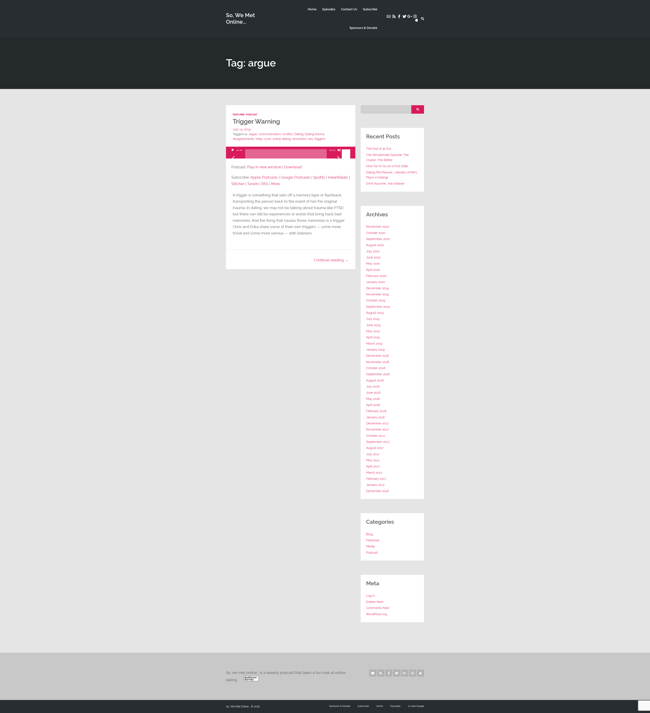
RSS (265, 184)
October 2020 (375, 233)
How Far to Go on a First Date (387, 166)
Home (312, 9)
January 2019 (375, 349)
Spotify (319, 177)
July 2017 (372, 454)
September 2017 (377, 442)
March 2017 (374, 472)
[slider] (346, 150)
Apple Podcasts (264, 177)
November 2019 (377, 294)
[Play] (232, 154)
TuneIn (253, 184)
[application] (290, 156)
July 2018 (373, 386)
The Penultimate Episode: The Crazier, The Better (387, 157)
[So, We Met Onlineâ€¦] (251, 680)
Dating (298, 134)
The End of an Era (378, 148)
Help (259, 139)
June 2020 (373, 257)
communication (270, 134)
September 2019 (378, 306)
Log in (370, 595)
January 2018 (375, 417)
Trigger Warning (256, 121)
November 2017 (377, 429)
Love (267, 139)
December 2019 (377, 288)
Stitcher (237, 184)
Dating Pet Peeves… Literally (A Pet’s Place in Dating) (391, 175)
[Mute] (339, 154)
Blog (369, 534)
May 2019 (373, 331)
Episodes (328, 9)
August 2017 (375, 448)
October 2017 (375, 435)
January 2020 (375, 282)
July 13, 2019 (242, 129)
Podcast (251, 114)
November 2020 (377, 226)
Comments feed (377, 608)
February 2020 (376, 276)
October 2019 (375, 300)
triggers (320, 139)
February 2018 (376, 411)
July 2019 (373, 319)
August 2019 (375, 312)
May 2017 (373, 460)
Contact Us (349, 9)
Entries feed (374, 602)
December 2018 (377, 355)
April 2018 (373, 405)
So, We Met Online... (240, 18)
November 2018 (377, 362)
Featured (239, 114)
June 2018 (373, 392)
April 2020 (373, 269)
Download (293, 167)
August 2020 (375, 245)
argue (253, 134)
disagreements (243, 139)
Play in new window (264, 167)
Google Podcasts (295, 177)
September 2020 (378, 239)
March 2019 (374, 343)
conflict (287, 134)
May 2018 (373, 399)
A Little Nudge (416, 706)
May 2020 (373, 263)
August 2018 (375, 380)
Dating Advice (314, 134)
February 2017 (376, 478)
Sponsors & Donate (363, 28)
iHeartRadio (338, 177)
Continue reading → (331, 260)
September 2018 (378, 374)
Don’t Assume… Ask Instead (385, 183)
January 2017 (375, 484)
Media (370, 546)
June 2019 (373, 325)
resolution (299, 139)
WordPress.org (376, 614)
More (275, 184)
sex (310, 139)
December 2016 (377, 491)
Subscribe (370, 9)
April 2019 (373, 337)
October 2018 (375, 368)
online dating (282, 139)
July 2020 (373, 251)
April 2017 (373, 466)
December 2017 (377, 423)
